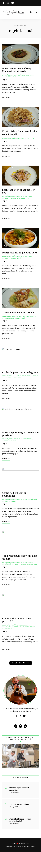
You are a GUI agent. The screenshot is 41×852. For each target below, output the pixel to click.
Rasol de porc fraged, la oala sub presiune (20, 434)
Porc (30, 196)
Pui (4, 318)
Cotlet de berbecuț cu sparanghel (14, 494)
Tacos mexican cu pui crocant (18, 312)
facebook (3, 3)
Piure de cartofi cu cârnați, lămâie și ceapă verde (17, 70)
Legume (5, 138)
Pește (30, 562)
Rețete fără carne (20, 627)
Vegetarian (7, 629)
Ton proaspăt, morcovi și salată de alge (19, 557)
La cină (5, 75)
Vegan (31, 627)
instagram (8, 3)
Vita (32, 138)
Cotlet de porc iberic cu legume (20, 372)
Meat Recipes (14, 75)
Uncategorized (23, 198)
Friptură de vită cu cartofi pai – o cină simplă (19, 133)
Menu (36, 12)
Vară (19, 258)
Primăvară (32, 499)
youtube (12, 3)
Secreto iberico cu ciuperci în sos (18, 191)
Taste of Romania (10, 77)
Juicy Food (13, 376)
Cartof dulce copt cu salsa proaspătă (16, 620)
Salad (29, 564)
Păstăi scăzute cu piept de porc (19, 252)
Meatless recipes (23, 625)
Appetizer (6, 316)
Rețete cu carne (28, 75)
